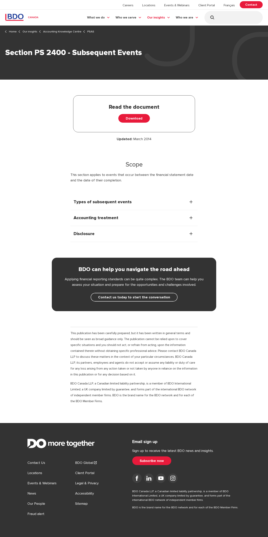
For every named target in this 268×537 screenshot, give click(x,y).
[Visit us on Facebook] (137, 479)
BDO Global (84, 463)
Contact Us (36, 463)
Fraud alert (35, 514)
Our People (36, 503)
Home (13, 31)
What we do (96, 17)
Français (229, 5)
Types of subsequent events (103, 202)
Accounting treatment (96, 218)
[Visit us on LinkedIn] (149, 479)
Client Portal (206, 5)
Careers (128, 5)
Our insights (156, 17)
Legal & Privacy (87, 483)
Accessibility (84, 493)
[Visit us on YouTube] (161, 479)
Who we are (184, 17)
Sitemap (81, 503)
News (31, 493)
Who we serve (126, 17)
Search (212, 17)
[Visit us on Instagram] (173, 479)
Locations (148, 5)
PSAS (90, 31)
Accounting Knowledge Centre (62, 31)
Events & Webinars (177, 5)
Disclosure (84, 234)
